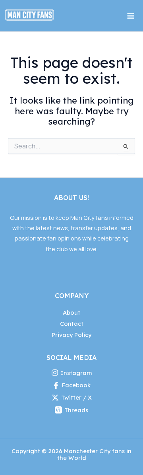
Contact (71, 323)
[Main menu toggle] (130, 16)
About (71, 312)
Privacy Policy (71, 334)
